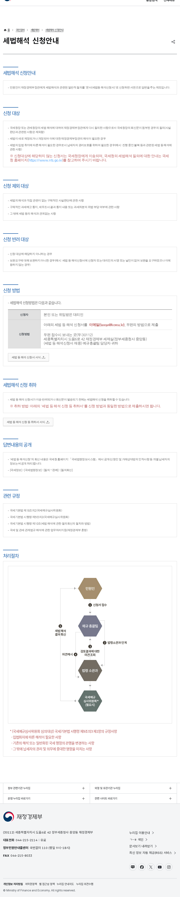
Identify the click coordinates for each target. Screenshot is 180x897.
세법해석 (34, 30)
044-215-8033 (21, 855)
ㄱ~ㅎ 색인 (136, 839)
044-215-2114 (26, 840)
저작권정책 (31, 884)
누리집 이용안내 (139, 833)
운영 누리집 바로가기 (19, 798)
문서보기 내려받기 (141, 846)
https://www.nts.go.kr (45, 160)
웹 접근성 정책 (47, 884)
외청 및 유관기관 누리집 (107, 788)
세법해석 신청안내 (54, 30)
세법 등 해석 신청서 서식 (26, 357)
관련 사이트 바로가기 (106, 798)
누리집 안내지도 (65, 884)
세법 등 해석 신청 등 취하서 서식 (26, 422)
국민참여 (20, 30)
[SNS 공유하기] (173, 41)
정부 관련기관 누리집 (19, 788)
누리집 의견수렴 (84, 884)
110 (45, 848)
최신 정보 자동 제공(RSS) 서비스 (150, 853)
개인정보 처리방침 (13, 884)
